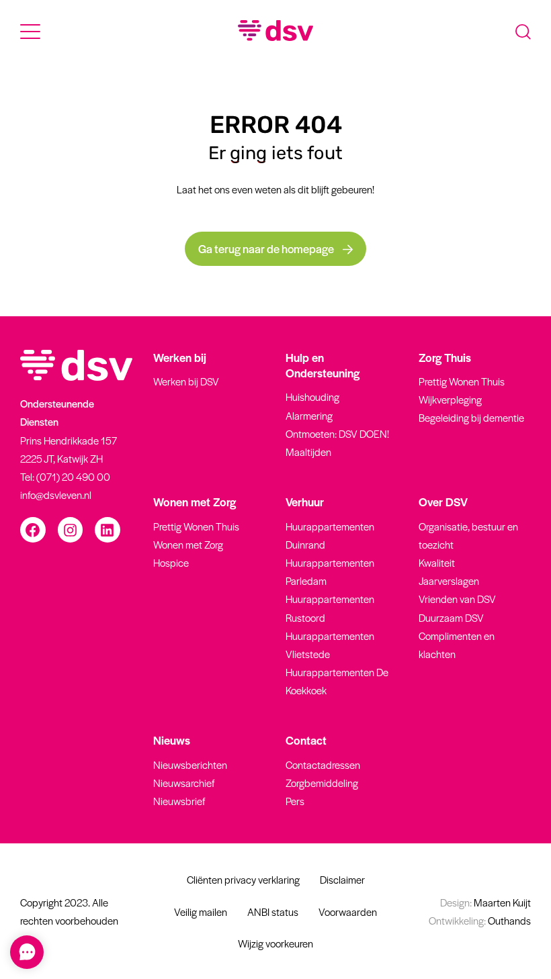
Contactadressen (323, 764)
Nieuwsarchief (183, 783)
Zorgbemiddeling (322, 783)
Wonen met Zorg (188, 544)
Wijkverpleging (450, 399)
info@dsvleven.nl (55, 494)
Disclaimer (342, 879)
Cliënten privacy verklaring (243, 879)
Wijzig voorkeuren (275, 943)
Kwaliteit (437, 562)
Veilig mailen (200, 911)
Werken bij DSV (186, 381)
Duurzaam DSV (451, 617)
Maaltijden (308, 452)
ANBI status (272, 911)
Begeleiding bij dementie (471, 417)
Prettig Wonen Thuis (462, 381)
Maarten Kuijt (485, 902)
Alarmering (309, 415)
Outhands (480, 920)
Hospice (171, 562)
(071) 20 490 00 (73, 476)
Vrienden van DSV (457, 599)
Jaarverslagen (449, 580)
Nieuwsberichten (190, 764)
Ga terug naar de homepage (267, 248)
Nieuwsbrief (179, 801)
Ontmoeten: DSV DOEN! (337, 433)
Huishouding (312, 396)
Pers (295, 801)
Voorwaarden (348, 911)
